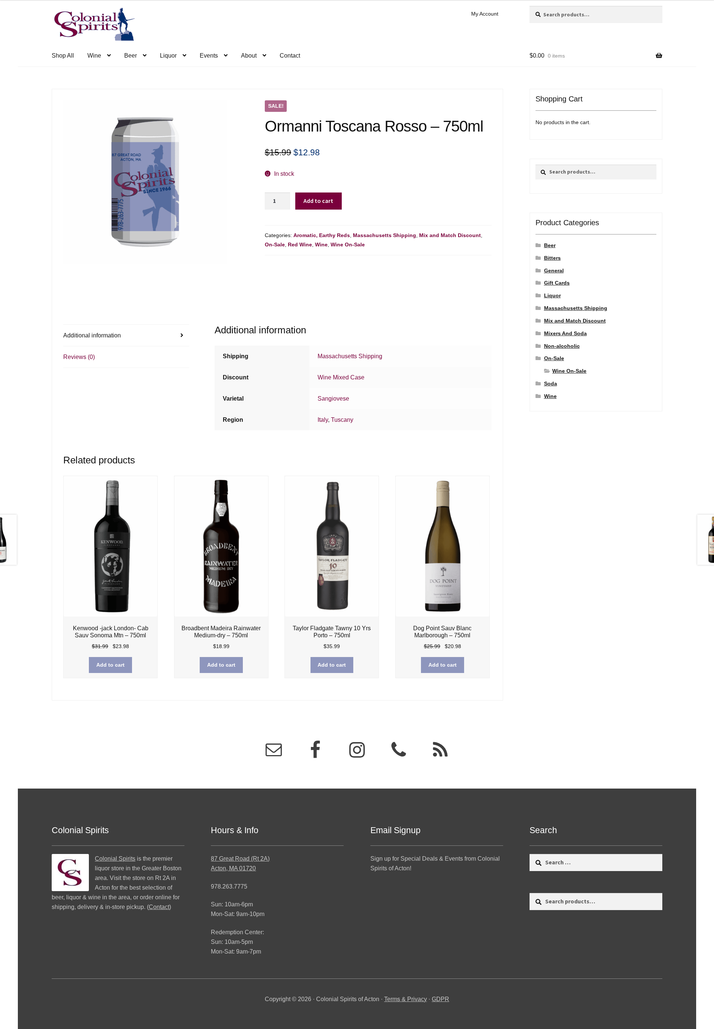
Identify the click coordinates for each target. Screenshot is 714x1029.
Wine (94, 55)
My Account (484, 14)
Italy (323, 420)
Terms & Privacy (405, 999)
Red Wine (300, 244)
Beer (130, 55)
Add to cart (318, 200)
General (554, 271)
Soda (550, 383)
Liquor (168, 55)
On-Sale (275, 244)
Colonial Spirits (115, 858)
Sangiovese (333, 398)
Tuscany (342, 420)
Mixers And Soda (565, 333)
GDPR (440, 999)
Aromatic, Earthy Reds (321, 235)
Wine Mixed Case (341, 377)
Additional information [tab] (92, 335)
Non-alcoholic (562, 346)
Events (209, 55)
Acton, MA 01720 (233, 868)
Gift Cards (557, 283)
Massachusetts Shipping (384, 235)
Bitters (552, 258)
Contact (290, 55)
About (249, 55)
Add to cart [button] (110, 665)
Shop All (63, 55)
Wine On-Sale (348, 244)
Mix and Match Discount (450, 235)
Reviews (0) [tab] (79, 357)
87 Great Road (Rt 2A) (240, 858)
